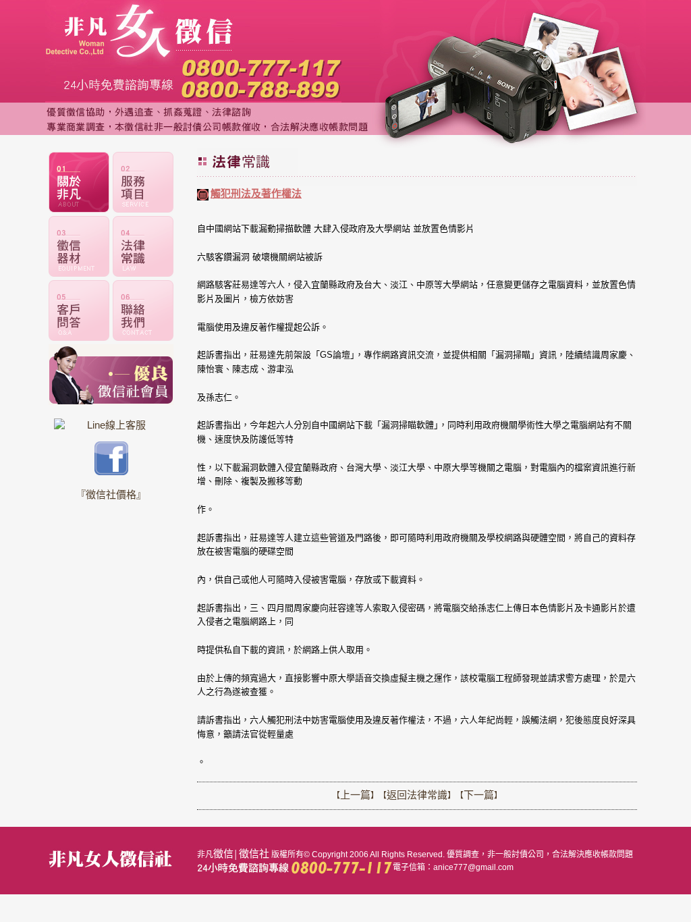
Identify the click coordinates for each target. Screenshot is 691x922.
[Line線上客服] (111, 424)
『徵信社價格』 (111, 494)
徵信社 (254, 853)
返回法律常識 (417, 795)
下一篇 (479, 795)
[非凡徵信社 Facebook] (111, 471)
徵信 (223, 853)
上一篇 (355, 795)
